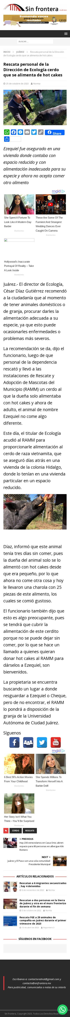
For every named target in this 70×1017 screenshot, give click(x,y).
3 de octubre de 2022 (31, 910)
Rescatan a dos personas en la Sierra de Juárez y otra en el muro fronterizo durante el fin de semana (43, 903)
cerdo (15, 830)
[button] (62, 1009)
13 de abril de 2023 (30, 927)
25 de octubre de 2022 (17, 83)
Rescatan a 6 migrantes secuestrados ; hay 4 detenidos (43, 884)
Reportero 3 (48, 927)
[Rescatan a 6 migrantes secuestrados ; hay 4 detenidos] (10, 887)
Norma (36, 83)
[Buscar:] (35, 41)
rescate (29, 830)
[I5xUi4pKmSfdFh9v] (35, 24)
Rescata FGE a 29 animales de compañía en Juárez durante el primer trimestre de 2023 (43, 920)
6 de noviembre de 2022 (33, 890)
